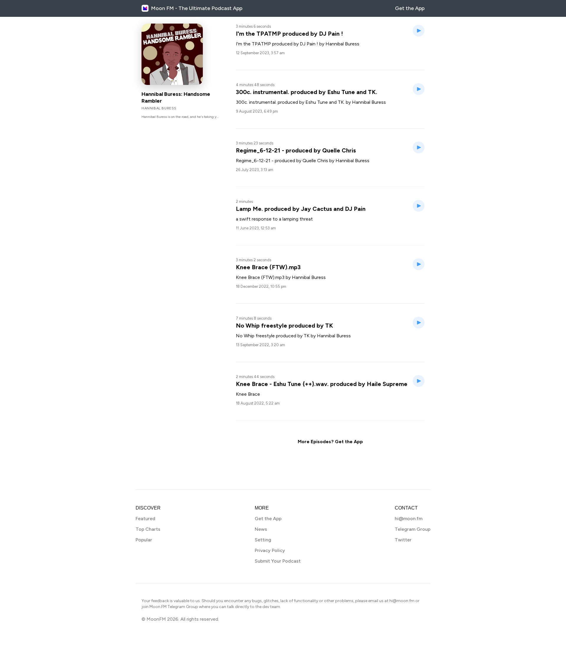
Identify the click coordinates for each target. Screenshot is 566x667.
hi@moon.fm (408, 518)
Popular (144, 540)
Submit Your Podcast (278, 561)
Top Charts (148, 529)
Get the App (409, 8)
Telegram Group (412, 529)
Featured (145, 518)
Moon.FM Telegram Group (173, 606)
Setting (263, 540)
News (261, 529)
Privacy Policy (270, 550)
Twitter (403, 540)
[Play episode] (418, 31)
